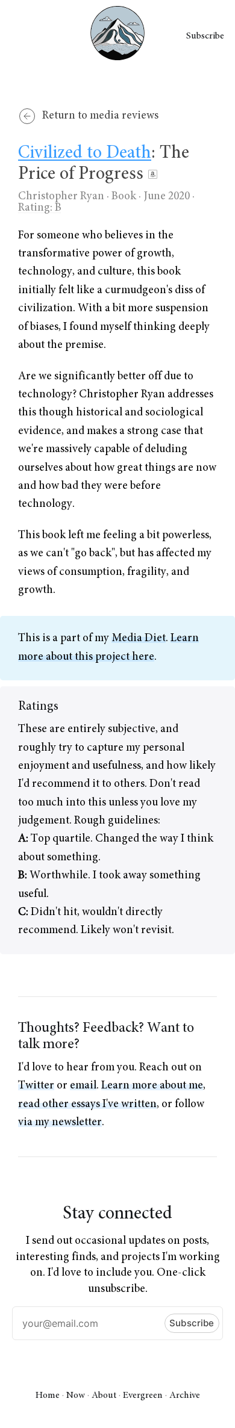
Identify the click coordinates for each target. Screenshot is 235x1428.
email (83, 1085)
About (104, 1395)
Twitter (36, 1085)
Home (48, 1395)
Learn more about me (152, 1085)
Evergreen (143, 1395)
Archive (184, 1395)
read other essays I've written (87, 1104)
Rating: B (39, 208)
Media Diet (138, 638)
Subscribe (205, 36)
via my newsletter (60, 1122)
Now (75, 1395)
